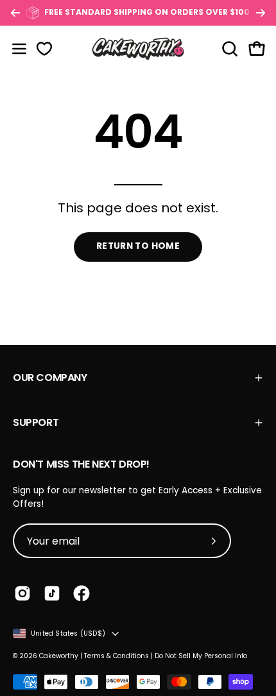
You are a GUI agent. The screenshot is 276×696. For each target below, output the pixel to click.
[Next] (260, 13)
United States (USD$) (68, 633)
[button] (228, 49)
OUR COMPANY (50, 377)
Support (35, 422)
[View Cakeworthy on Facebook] (81, 593)
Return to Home (138, 246)
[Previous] (15, 13)
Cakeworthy (58, 656)
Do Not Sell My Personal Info (201, 656)
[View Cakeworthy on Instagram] (22, 593)
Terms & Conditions (116, 656)
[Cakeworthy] (138, 48)
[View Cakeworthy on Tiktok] (52, 593)
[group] (138, 13)
